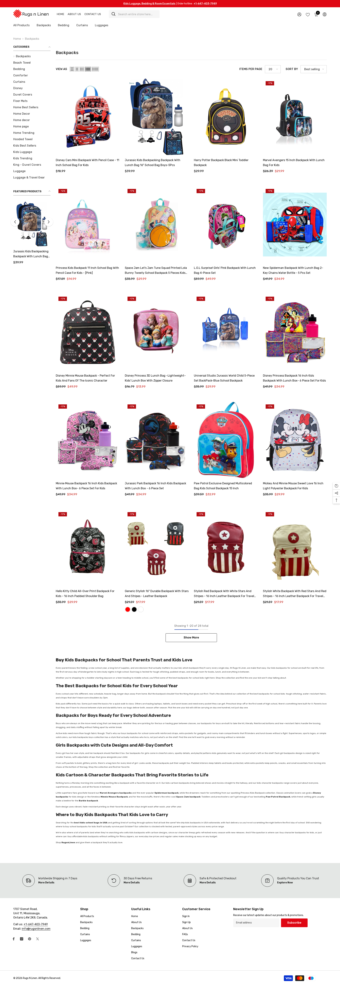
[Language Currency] (324, 14)
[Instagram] (21, 939)
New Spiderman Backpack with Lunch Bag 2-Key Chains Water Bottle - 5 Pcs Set (293, 270)
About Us (74, 14)
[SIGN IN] (299, 14)
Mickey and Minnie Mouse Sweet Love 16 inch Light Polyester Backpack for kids (293, 486)
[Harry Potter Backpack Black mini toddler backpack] (226, 117)
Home (60, 14)
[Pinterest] (29, 939)
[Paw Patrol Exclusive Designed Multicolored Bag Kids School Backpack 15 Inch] (226, 440)
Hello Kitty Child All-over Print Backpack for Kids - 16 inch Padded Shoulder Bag (85, 593)
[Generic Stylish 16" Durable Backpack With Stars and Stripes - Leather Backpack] (157, 547)
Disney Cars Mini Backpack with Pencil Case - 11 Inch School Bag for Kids (31, 254)
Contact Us (92, 14)
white (141, 609)
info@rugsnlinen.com (36, 928)
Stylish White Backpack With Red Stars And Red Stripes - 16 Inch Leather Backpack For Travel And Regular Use (294, 594)
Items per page (250, 69)
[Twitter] (37, 939)
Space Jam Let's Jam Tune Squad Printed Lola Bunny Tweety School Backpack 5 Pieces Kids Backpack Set (156, 270)
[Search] (134, 14)
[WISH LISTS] (308, 14)
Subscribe (294, 922)
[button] (48, 221)
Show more (191, 637)
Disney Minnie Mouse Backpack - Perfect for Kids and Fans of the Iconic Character (85, 378)
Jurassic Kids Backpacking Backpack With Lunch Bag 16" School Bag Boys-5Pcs (152, 162)
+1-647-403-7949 (205, 3)
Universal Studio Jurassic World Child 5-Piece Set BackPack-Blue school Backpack (224, 378)
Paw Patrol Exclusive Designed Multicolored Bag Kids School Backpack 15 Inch (223, 486)
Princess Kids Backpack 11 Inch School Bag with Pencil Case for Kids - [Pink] (87, 270)
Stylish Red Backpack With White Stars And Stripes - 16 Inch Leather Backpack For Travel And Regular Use (224, 594)
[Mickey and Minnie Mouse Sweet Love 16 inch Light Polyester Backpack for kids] (295, 440)
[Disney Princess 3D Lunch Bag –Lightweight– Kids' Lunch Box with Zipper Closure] (157, 332)
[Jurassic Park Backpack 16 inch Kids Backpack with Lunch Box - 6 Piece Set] (157, 440)
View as (61, 69)
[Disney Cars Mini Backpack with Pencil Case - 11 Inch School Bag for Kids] (31, 224)
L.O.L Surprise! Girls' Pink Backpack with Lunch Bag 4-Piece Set (225, 270)
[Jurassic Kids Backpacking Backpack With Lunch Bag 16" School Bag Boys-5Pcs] (157, 117)
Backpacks (32, 38)
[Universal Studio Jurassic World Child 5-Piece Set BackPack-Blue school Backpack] (226, 332)
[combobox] (137, 14)
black (134, 609)
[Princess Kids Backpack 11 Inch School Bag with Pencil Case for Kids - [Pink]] (88, 224)
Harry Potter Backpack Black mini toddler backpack (221, 162)
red (128, 609)
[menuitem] (31, 56)
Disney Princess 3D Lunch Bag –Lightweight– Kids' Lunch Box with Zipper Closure (155, 378)
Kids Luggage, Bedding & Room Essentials (149, 3)
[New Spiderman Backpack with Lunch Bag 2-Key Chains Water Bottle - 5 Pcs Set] (295, 224)
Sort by (292, 69)
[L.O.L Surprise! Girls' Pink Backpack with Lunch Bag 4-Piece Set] (226, 224)
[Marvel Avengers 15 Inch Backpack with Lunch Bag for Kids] (295, 117)
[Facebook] (13, 939)
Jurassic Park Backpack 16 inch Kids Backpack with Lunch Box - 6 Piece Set (155, 486)
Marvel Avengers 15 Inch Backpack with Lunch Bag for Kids (294, 162)
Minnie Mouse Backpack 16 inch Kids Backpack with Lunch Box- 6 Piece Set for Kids (86, 486)
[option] (32, 234)
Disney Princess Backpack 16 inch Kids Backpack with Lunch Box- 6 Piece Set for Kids (294, 378)
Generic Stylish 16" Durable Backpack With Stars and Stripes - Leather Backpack (157, 593)
